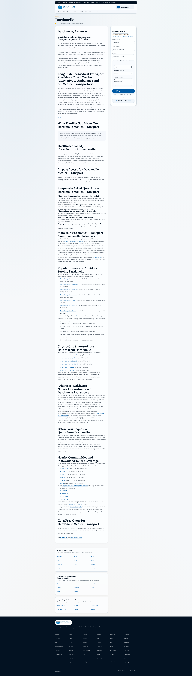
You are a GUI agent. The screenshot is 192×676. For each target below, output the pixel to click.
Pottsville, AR (63, 471)
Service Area (73, 11)
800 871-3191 (64, 538)
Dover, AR (62, 477)
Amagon (93, 564)
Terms (131, 94)
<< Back (60, 117)
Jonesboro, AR (64, 499)
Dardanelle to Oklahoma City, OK (69, 364)
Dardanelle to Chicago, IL (67, 367)
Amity (58, 568)
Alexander (59, 556)
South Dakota (86, 658)
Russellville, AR (64, 468)
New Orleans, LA (61, 605)
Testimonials (88, 11)
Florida (92, 587)
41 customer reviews (65, 23)
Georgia (76, 591)
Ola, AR (62, 483)
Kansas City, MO (95, 605)
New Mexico (113, 650)
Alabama (57, 634)
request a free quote (78, 316)
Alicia (75, 556)
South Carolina (72, 658)
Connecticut (127, 634)
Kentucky (85, 642)
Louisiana (76, 583)
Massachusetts (59, 646)
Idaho (98, 638)
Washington (85, 662)
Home (59, 11)
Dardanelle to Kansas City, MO (68, 361)
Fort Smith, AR (64, 496)
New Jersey (99, 650)
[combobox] (123, 67)
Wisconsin (112, 662)
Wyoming (126, 662)
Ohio (84, 654)
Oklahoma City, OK (61, 609)
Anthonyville (77, 568)
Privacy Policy (133, 670)
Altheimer (59, 564)
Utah (125, 658)
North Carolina (58, 654)
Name (116, 39)
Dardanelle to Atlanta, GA (67, 370)
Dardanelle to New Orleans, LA (68, 355)
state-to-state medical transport (74, 241)
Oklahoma (76, 587)
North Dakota (72, 654)
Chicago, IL (76, 609)
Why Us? (65, 11)
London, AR (63, 474)
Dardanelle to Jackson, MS (67, 358)
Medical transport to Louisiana (68, 279)
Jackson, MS (77, 605)
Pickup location (120, 64)
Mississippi (93, 583)
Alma (58, 560)
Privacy (128, 94)
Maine (111, 642)
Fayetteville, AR (64, 493)
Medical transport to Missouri (68, 289)
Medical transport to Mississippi (69, 284)
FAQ (128, 670)
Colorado (112, 634)
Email (115, 53)
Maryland (126, 642)
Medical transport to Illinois (67, 300)
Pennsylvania (127, 654)
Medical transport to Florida (68, 311)
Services (96, 11)
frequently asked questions (75, 504)
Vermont (57, 662)
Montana (126, 646)
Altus (75, 564)
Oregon (112, 654)
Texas (58, 583)
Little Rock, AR (97, 257)
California (99, 634)
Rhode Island (58, 658)
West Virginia (100, 662)
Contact (81, 11)
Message (118, 77)
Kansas (70, 642)
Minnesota (85, 646)
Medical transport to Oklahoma (68, 295)
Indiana (126, 638)
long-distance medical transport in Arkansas (75, 486)
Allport (92, 556)
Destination (119, 70)
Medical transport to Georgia (68, 305)
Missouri (59, 587)
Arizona (71, 634)
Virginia (70, 662)
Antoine (93, 568)
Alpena (92, 560)
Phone (116, 46)
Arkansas (85, 634)
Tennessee (99, 658)
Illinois (58, 591)
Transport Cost (121, 670)
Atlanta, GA (94, 609)
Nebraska (57, 650)
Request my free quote (124, 91)
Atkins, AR (63, 480)
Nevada (71, 650)
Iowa (56, 642)
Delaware (57, 638)
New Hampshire (86, 650)
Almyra (75, 560)
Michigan (71, 646)
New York (126, 650)
